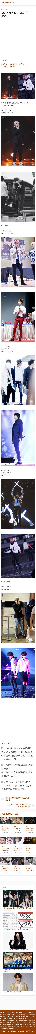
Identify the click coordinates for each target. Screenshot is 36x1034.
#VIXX (4, 66)
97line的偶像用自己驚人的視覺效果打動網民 (18, 849)
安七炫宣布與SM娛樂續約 (12, 991)
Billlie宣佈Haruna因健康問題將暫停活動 (17, 949)
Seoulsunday (8, 2)
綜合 (7, 9)
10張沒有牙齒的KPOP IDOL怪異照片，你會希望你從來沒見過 (6, 849)
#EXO (4, 64)
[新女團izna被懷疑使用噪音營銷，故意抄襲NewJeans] (18, 898)
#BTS (13, 66)
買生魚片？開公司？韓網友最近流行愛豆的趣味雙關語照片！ (18, 869)
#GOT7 (13, 64)
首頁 (2, 9)
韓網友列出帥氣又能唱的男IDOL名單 (30, 869)
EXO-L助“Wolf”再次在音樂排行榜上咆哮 (17, 929)
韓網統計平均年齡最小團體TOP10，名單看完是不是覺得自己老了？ (5, 869)
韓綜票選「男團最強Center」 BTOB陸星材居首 (18, 829)
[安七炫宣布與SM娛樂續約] (18, 982)
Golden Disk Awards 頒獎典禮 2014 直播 (30, 849)
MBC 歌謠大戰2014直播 (5, 829)
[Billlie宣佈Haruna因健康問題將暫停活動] (18, 940)
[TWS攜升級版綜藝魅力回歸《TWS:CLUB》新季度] (18, 960)
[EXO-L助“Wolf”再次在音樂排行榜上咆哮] (18, 920)
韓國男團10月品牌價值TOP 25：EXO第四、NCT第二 (30, 829)
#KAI (21, 64)
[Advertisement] (18, 37)
